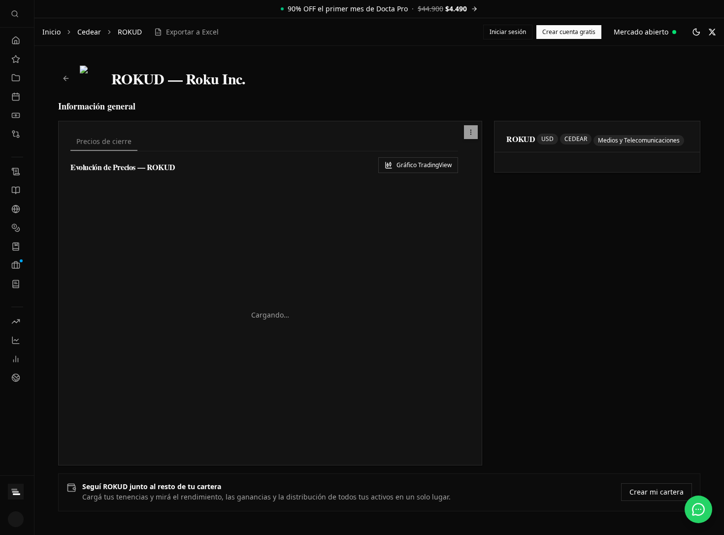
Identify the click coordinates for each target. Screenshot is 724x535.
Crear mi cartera (656, 492)
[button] (471, 132)
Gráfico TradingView (424, 165)
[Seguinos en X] (712, 32)
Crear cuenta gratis (568, 32)
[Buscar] (15, 14)
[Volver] (66, 78)
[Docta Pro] (17, 491)
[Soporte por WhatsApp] (698, 509)
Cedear (89, 31)
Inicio (51, 31)
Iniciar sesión (508, 32)
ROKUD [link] (130, 31)
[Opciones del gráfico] (471, 132)
